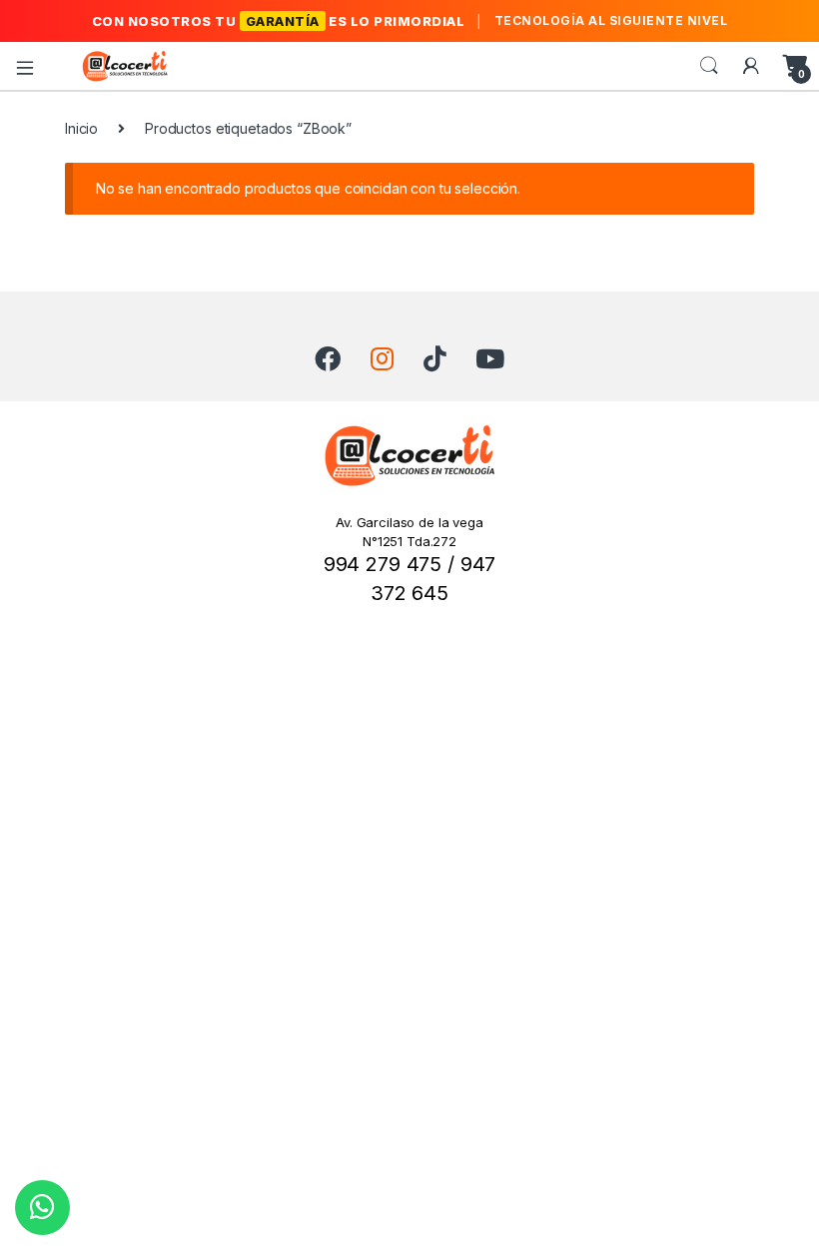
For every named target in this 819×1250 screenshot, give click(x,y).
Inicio (81, 128)
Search (709, 66)
